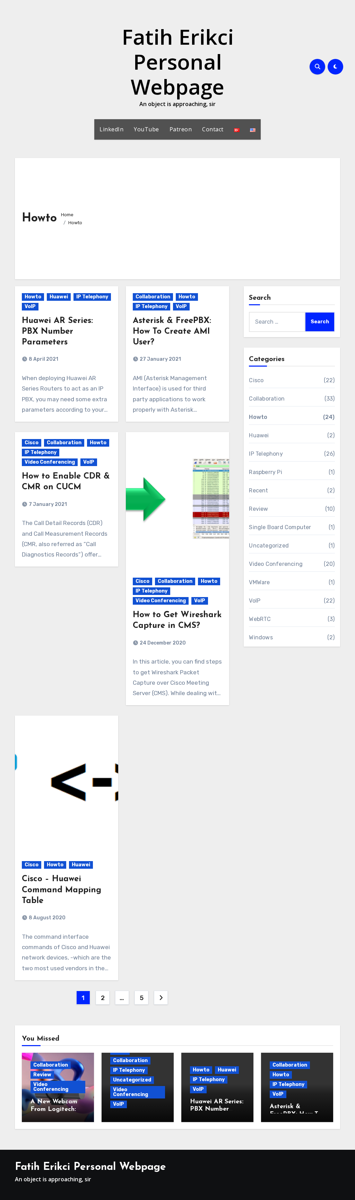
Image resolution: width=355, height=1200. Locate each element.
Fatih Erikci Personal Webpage (178, 62)
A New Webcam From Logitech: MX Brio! (54, 1109)
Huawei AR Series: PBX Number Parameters (57, 332)
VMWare (259, 582)
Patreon (181, 129)
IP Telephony (92, 297)
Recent (258, 490)
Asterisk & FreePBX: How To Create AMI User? (172, 332)
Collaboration (153, 297)
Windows (260, 637)
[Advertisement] (210, 216)
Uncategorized (269, 545)
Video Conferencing (50, 462)
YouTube (146, 129)
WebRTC (260, 619)
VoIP (30, 306)
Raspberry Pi (265, 472)
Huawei (59, 297)
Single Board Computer (280, 527)
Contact (213, 129)
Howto (33, 297)
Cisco (31, 443)
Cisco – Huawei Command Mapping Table (61, 890)
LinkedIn (111, 129)
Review (258, 509)
